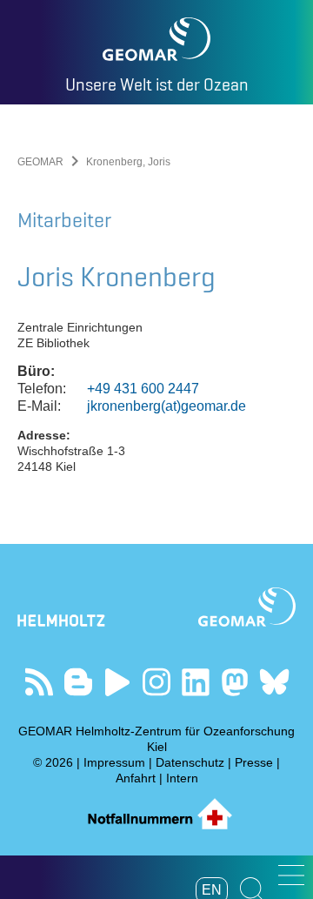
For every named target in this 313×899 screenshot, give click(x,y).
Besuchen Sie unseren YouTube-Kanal (118, 682)
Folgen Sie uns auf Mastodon (235, 682)
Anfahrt (136, 778)
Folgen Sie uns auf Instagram (157, 682)
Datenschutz (190, 762)
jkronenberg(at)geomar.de (166, 406)
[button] (291, 875)
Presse (254, 762)
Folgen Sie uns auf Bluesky (274, 682)
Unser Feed (39, 682)
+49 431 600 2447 (143, 388)
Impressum (114, 762)
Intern (182, 778)
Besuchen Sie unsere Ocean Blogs (78, 682)
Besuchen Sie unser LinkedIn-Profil (196, 682)
